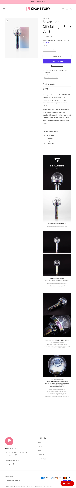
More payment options (57, 65)
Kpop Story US (11, 486)
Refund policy (30, 486)
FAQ (39, 450)
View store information (51, 78)
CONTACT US (42, 459)
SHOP (40, 446)
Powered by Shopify (20, 486)
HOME (40, 442)
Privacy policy (38, 486)
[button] (4, 8)
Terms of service (48, 486)
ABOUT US (41, 455)
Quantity (45, 45)
